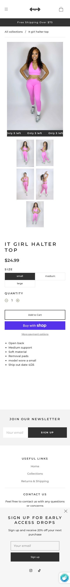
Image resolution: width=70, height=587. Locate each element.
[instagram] (30, 570)
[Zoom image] (35, 87)
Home (35, 466)
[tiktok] (39, 570)
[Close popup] (65, 512)
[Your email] (15, 432)
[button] (12, 87)
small (20, 276)
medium (50, 276)
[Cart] (61, 9)
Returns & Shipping (35, 481)
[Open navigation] (9, 9)
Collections (35, 473)
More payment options (35, 334)
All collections (14, 31)
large (20, 283)
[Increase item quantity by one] (17, 301)
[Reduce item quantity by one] (6, 301)
